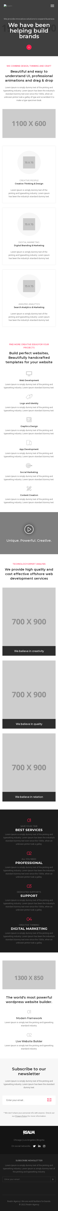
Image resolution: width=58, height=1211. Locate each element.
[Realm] (8, 6)
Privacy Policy (21, 1116)
